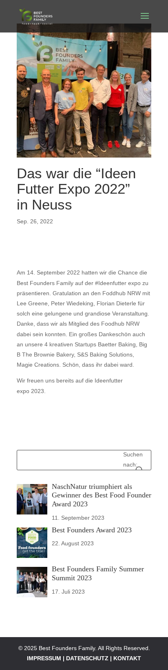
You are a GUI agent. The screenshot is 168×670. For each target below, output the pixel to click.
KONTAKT (127, 658)
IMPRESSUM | (46, 658)
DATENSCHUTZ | (89, 658)
